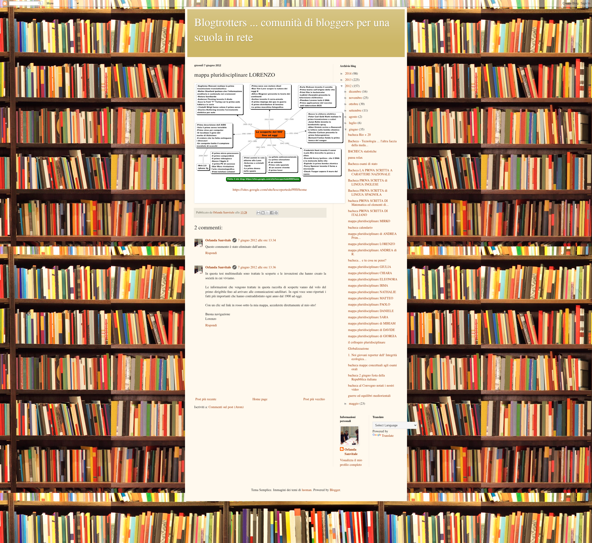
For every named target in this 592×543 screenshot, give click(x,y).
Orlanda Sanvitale (218, 240)
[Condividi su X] (267, 212)
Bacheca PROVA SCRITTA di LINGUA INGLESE (367, 182)
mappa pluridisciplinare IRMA (368, 285)
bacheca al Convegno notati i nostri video (371, 387)
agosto (353, 116)
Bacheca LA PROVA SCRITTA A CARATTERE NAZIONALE (370, 172)
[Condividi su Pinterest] (276, 212)
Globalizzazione (358, 348)
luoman (306, 490)
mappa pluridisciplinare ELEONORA (372, 279)
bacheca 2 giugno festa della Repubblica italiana (366, 377)
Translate (388, 435)
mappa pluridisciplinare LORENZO (371, 244)
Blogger (335, 490)
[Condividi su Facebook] (271, 212)
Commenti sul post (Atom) (226, 407)
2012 (348, 86)
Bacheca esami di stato (362, 163)
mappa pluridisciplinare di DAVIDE (371, 330)
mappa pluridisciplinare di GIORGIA (372, 336)
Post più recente (205, 399)
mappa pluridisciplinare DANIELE (371, 311)
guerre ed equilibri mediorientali (369, 395)
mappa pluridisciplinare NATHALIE (372, 292)
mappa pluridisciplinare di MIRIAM (371, 323)
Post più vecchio (314, 399)
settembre (355, 110)
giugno (354, 129)
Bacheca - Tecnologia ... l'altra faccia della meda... (372, 143)
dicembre (355, 91)
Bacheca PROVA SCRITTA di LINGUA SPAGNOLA (367, 192)
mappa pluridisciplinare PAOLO (369, 304)
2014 (348, 73)
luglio (353, 123)
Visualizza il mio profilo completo (351, 462)
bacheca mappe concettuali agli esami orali (372, 367)
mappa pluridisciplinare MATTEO (370, 298)
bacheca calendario (360, 227)
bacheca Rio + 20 (359, 134)
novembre (356, 97)
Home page (260, 399)
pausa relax (355, 157)
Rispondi (211, 253)
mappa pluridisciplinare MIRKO (369, 221)
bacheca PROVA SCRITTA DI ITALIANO (368, 213)
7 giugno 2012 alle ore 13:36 (257, 267)
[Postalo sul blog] (263, 212)
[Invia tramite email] (258, 212)
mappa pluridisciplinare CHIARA (370, 273)
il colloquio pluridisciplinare (366, 342)
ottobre (354, 104)
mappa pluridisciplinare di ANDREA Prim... (372, 235)
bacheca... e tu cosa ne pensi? (367, 260)
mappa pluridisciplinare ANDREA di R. (372, 252)
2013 (348, 79)
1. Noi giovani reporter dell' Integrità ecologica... (372, 357)
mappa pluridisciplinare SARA (368, 317)
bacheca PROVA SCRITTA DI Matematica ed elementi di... (368, 202)
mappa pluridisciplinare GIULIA (369, 266)
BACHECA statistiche (362, 151)
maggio (354, 403)
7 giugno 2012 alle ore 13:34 (257, 240)
